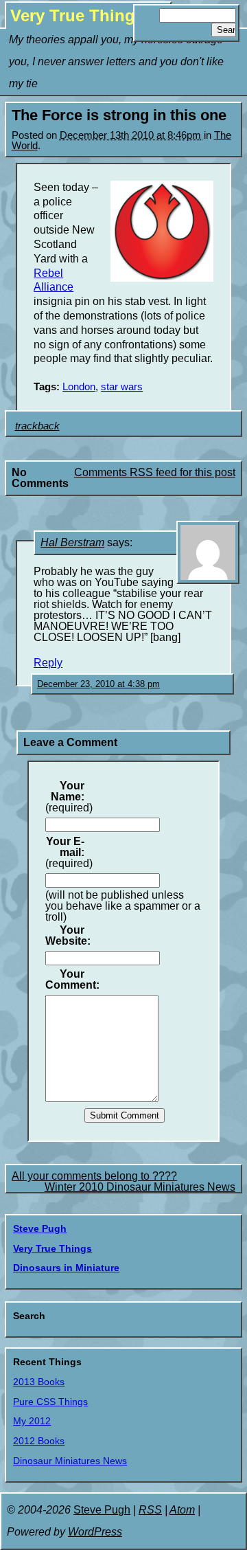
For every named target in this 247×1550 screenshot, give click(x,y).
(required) (69, 796)
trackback (37, 425)
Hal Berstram (72, 542)
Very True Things (77, 15)
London (78, 386)
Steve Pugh (40, 1228)
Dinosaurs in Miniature (66, 1267)
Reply (48, 663)
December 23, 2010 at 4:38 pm (98, 684)
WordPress (95, 1532)
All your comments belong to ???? (94, 1176)
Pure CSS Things (50, 1401)
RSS (150, 1510)
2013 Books (38, 1381)
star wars (122, 386)
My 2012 (32, 1420)
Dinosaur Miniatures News (70, 1460)
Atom (182, 1510)
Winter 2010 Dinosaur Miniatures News (140, 1187)
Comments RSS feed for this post (154, 472)
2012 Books (38, 1440)
